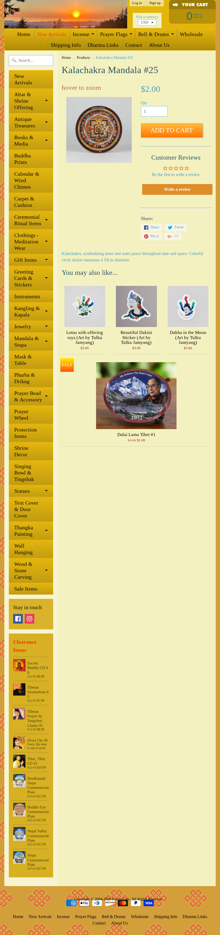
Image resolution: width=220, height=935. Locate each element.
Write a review (177, 189)
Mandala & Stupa (26, 341)
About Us (159, 45)
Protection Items (25, 433)
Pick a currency (147, 17)
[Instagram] (29, 619)
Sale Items (25, 589)
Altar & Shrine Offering (23, 100)
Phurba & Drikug (24, 378)
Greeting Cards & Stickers (23, 278)
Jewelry (22, 326)
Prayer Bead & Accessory (28, 396)
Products (83, 58)
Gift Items (25, 260)
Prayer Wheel (21, 414)
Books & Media (24, 140)
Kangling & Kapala (27, 311)
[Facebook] (18, 619)
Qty (144, 102)
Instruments (27, 296)
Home (23, 34)
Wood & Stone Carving (23, 570)
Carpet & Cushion (24, 202)
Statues (22, 491)
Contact (133, 45)
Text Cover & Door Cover (26, 509)
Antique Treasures (24, 122)
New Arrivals (51, 34)
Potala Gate (121, 899)
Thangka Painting (23, 530)
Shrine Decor (21, 451)
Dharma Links (103, 45)
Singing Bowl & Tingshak (24, 472)
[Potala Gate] (65, 14)
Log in (137, 3)
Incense (81, 34)
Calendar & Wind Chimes (26, 180)
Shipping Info (66, 45)
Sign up (155, 3)
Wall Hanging (23, 549)
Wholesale (191, 34)
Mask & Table (23, 360)
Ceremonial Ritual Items (27, 220)
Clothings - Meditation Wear (26, 241)
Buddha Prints (22, 159)
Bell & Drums (153, 34)
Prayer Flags (113, 34)
